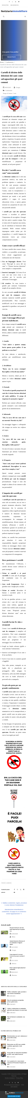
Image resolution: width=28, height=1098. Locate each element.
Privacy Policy (19, 1078)
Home (2, 62)
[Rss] (15, 1)
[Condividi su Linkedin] (23, 889)
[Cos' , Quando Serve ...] (3, 1062)
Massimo (14, 975)
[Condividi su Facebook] (14, 889)
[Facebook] (9, 1)
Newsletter (5, 5)
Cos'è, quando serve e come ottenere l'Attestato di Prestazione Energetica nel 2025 (16, 1063)
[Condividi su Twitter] (20, 889)
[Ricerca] (3, 16)
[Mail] (18, 1)
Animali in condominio (6, 883)
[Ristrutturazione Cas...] (3, 1037)
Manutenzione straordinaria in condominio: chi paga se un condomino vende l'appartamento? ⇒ (14, 912)
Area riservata (14, 5)
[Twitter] (12, 1)
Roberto (13, 963)
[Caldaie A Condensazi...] (3, 1010)
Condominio (9, 62)
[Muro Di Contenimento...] (3, 1001)
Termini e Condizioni (10, 1078)
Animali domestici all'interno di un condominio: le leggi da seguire (17, 943)
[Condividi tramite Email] (14, 892)
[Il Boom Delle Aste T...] (3, 1054)
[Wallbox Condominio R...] (3, 993)
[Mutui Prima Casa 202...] (3, 1046)
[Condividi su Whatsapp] (17, 889)
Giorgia (17, 87)
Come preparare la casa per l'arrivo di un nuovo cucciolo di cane (17, 956)
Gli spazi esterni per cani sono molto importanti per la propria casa (17, 929)
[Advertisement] (14, 36)
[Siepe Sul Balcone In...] (3, 1018)
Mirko (13, 937)
